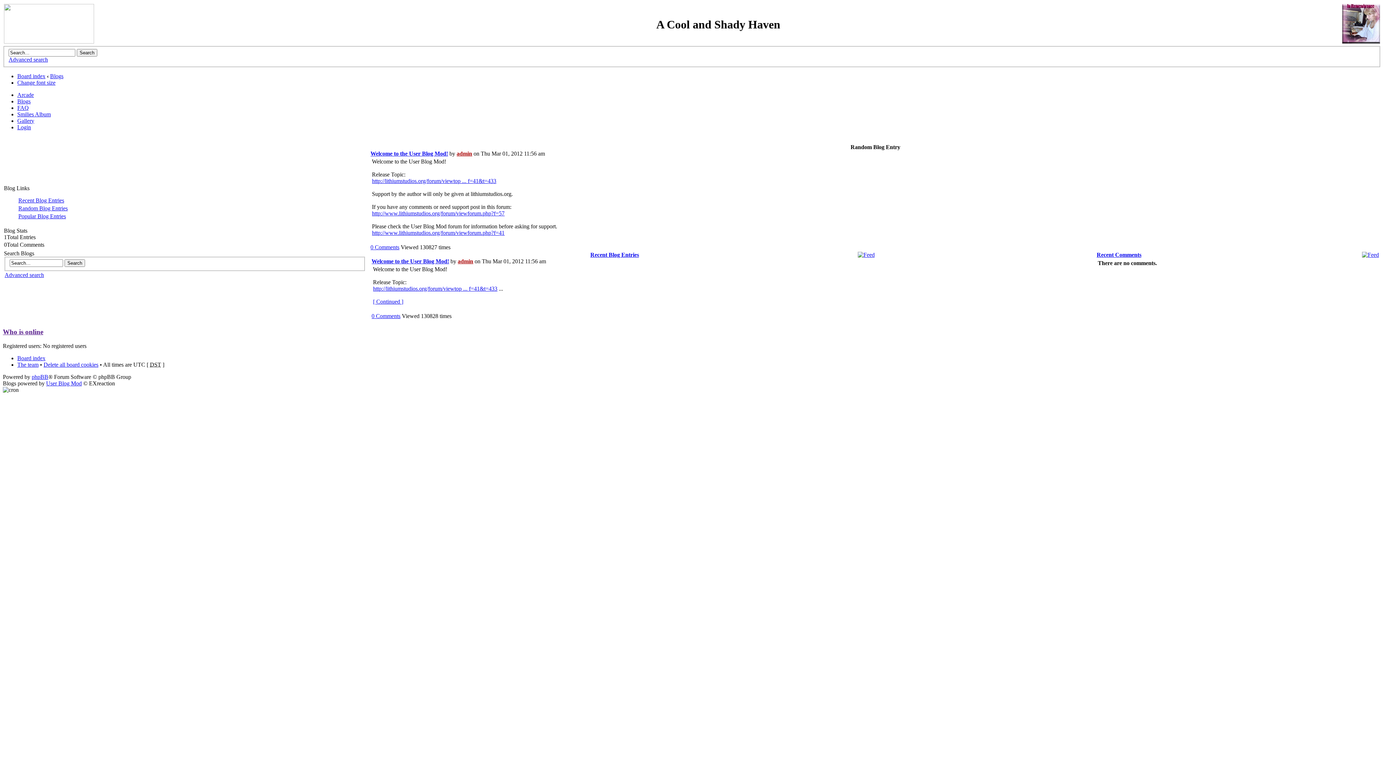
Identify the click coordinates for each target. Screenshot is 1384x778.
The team (28, 365)
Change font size (36, 83)
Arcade (25, 95)
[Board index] (49, 42)
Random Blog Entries (43, 208)
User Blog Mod (64, 383)
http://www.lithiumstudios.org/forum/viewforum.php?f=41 (438, 233)
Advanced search (28, 60)
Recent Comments (1119, 255)
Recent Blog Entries (41, 200)
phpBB (40, 377)
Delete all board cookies (71, 365)
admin (464, 154)
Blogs (56, 76)
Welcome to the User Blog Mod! (409, 154)
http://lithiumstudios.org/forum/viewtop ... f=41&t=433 (434, 181)
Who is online (23, 332)
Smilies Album (34, 114)
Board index (31, 76)
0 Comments (385, 247)
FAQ (23, 108)
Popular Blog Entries (42, 216)
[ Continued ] (388, 302)
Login (24, 127)
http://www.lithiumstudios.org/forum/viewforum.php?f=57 (438, 213)
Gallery (25, 121)
